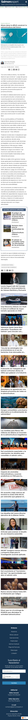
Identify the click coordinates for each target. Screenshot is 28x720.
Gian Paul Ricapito (14, 701)
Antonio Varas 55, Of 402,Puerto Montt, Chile (14, 715)
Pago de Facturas (14, 647)
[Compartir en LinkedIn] (14, 70)
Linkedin (14, 653)
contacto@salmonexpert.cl (14, 707)
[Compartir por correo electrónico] (16, 70)
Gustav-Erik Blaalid (14, 695)
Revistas (11, 4)
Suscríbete (14, 683)
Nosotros (23, 4)
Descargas (14, 650)
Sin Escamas (17, 4)
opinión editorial (7, 265)
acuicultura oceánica (9, 267)
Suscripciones (14, 637)
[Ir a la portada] (12, 2)
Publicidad (14, 640)
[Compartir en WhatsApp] (19, 70)
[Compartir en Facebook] (9, 70)
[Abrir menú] (26, 2)
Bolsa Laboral (5, 4)
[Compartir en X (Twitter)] (11, 70)
